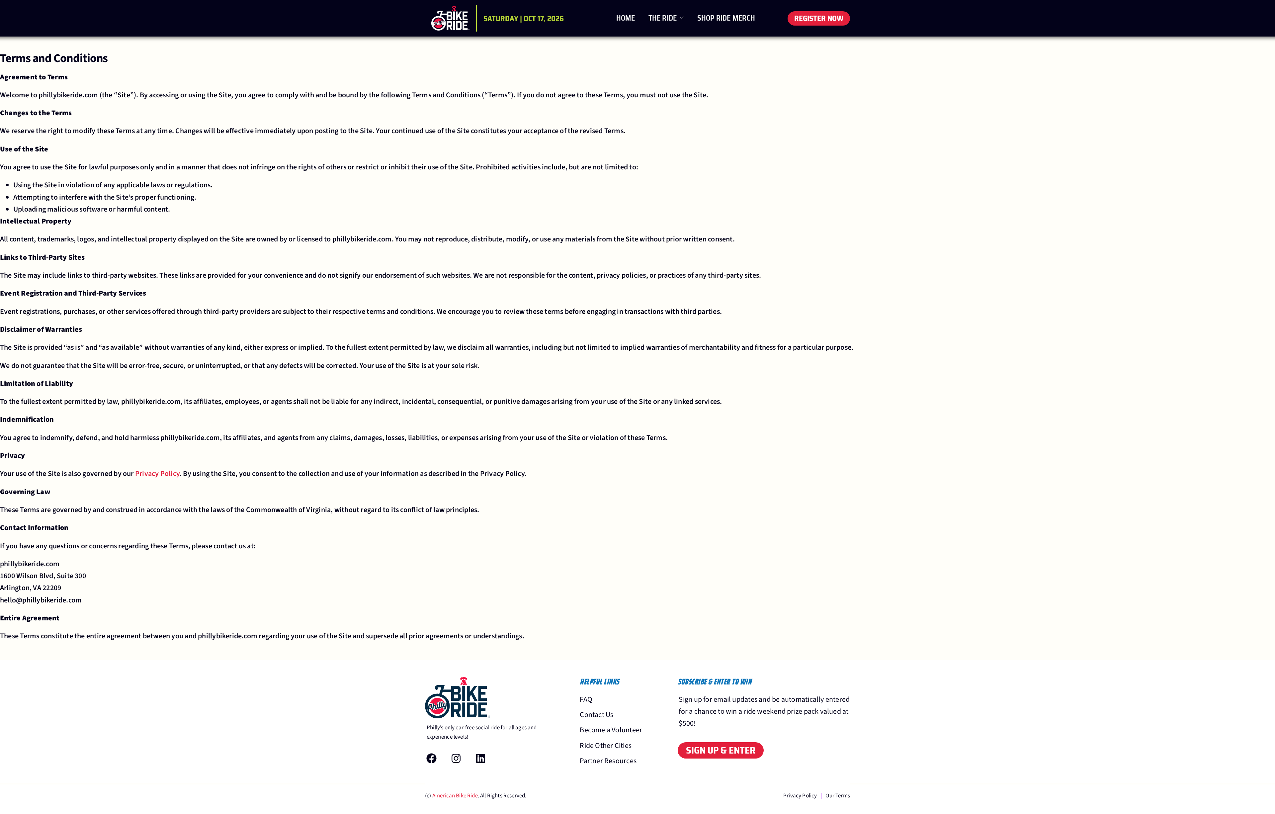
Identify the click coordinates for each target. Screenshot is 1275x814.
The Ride (662, 18)
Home (625, 18)
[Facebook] (431, 758)
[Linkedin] (480, 758)
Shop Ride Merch (726, 18)
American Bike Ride (455, 796)
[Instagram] (456, 758)
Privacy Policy (157, 473)
